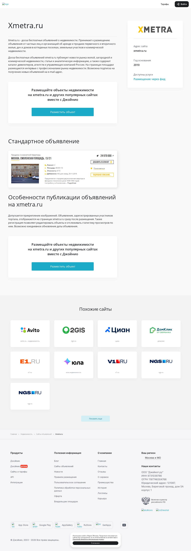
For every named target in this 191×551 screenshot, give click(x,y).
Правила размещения (65, 477)
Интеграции (16, 482)
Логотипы (102, 493)
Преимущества (105, 482)
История (102, 487)
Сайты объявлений (63, 466)
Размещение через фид (149, 79)
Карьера (102, 498)
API (12, 477)
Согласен (95, 543)
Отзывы (102, 471)
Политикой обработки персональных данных (88, 539)
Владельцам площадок (66, 501)
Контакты (102, 466)
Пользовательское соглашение (70, 482)
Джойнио (15, 461)
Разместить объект (62, 112)
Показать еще (95, 418)
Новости (58, 471)
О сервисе (103, 477)
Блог (56, 461)
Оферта (58, 496)
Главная (102, 461)
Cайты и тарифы (18, 471)
